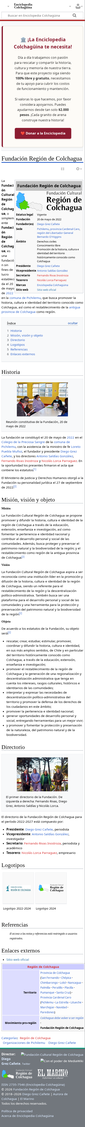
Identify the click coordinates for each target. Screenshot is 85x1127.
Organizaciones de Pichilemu (24, 1043)
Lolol (63, 983)
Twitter (26, 1064)
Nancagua (74, 983)
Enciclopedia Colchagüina (52, 285)
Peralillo (57, 987)
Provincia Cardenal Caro (55, 997)
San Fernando (50, 978)
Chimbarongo (49, 983)
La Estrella (62, 1002)
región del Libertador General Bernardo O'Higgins (55, 235)
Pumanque (47, 992)
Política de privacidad (17, 1111)
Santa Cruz (63, 992)
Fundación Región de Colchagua (36, 1089)
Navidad (61, 1007)
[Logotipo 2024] (51, 888)
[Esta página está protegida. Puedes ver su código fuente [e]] (63, 169)
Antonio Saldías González (52, 270)
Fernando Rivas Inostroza (52, 275)
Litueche (76, 1002)
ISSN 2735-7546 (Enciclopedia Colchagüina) (33, 1084)
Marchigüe (47, 1007)
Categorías (9, 1038)
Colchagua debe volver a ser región (62, 1018)
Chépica (66, 978)
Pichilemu (43, 229)
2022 (9, 293)
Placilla (69, 987)
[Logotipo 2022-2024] (18, 888)
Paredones (47, 1012)
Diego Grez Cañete (48, 224)
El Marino (27, 1099)
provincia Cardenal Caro (64, 229)
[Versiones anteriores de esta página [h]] (70, 169)
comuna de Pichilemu (25, 298)
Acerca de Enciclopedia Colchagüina (27, 1116)
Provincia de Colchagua (55, 973)
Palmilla (45, 987)
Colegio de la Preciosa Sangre (23, 442)
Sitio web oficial (46, 290)
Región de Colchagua (43, 967)
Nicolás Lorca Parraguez (51, 280)
